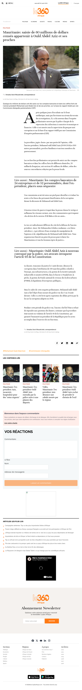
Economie (34, 21)
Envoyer (52, 621)
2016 (62, 663)
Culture (57, 21)
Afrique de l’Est (26, 656)
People (50, 21)
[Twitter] (37, 640)
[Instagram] (49, 640)
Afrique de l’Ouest (27, 652)
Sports (72, 21)
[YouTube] (41, 640)
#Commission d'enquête (39, 351)
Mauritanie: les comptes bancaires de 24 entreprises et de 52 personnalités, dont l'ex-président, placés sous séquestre (45, 183)
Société (42, 21)
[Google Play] (47, 677)
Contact (44, 656)
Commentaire (10, 439)
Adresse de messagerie (14, 472)
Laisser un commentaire (41, 483)
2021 (62, 652)
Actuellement (6, 21)
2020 (62, 654)
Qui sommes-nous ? (47, 649)
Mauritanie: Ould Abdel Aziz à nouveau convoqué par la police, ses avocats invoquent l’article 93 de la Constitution (46, 254)
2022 (62, 649)
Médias (65, 21)
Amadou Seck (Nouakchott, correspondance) (20, 94)
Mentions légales (46, 654)
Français (76, 3)
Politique (25, 21)
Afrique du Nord (26, 649)
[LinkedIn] (45, 640)
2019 (62, 656)
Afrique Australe (26, 659)
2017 (62, 661)
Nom (6, 463)
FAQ (43, 652)
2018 (62, 659)
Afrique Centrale (26, 654)
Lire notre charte (10, 423)
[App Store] (34, 677)
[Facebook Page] (33, 640)
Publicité (44, 659)
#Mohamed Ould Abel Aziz (14, 351)
